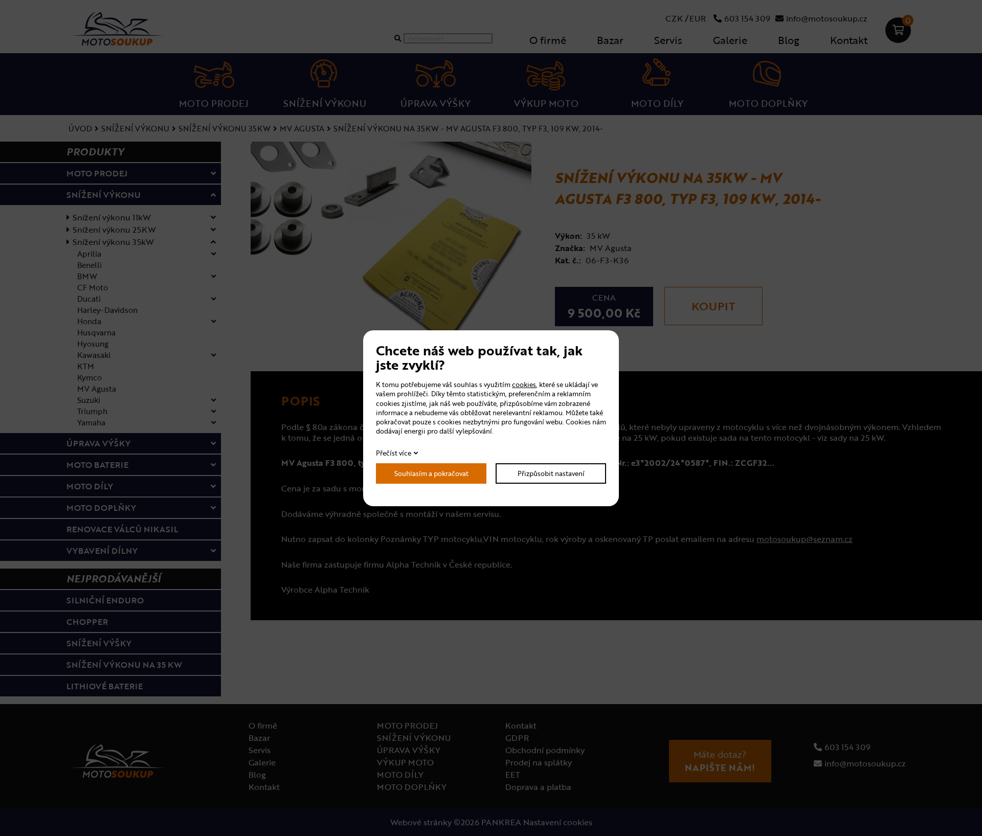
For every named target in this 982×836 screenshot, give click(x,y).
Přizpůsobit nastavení (551, 473)
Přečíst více (393, 453)
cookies (524, 384)
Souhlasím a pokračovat (431, 473)
